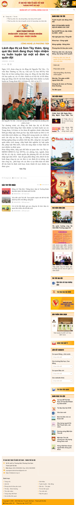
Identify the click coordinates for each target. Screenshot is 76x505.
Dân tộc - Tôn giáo (44, 486)
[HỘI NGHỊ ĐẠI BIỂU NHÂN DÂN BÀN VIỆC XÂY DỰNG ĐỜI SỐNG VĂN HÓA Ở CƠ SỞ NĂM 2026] (62, 236)
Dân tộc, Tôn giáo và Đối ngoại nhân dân (60, 79)
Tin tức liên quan (44, 489)
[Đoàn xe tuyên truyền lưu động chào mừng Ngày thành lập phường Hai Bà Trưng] (6, 208)
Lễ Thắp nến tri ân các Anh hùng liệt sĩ (67, 121)
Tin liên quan (56, 89)
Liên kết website (58, 350)
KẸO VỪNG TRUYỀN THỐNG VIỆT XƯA (62, 334)
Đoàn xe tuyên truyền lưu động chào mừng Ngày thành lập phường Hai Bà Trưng (30, 207)
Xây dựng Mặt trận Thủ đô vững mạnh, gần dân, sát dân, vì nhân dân (67, 129)
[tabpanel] (25, 201)
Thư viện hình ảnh (58, 208)
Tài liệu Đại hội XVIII (64, 408)
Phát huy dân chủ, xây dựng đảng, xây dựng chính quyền (24, 19)
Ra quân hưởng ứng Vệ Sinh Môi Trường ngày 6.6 (62, 227)
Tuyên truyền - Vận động (46, 484)
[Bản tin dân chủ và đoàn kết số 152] (62, 153)
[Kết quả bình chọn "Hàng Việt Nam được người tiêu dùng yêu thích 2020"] (62, 303)
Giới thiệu (42, 481)
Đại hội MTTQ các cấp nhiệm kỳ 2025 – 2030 (62, 32)
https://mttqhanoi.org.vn (13, 473)
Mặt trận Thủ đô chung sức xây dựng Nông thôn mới (64, 439)
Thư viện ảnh (43, 491)
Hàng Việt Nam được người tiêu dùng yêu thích (64, 447)
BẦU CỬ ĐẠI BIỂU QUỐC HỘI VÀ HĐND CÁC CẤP (61, 26)
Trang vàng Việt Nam (10, 493)
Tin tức (15, 16)
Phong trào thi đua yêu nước (62, 48)
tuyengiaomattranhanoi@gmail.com (16, 470)
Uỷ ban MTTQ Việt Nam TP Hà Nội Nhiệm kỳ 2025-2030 (65, 401)
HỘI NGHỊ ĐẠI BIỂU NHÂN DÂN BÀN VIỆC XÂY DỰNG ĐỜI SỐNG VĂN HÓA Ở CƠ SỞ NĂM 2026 (62, 247)
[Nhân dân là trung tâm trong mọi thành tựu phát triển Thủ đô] (6, 200)
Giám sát (56, 65)
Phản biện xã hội (59, 69)
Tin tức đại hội (57, 278)
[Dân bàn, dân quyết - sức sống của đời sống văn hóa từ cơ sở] (6, 191)
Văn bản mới (61, 412)
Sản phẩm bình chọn (59, 314)
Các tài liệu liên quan (10, 496)
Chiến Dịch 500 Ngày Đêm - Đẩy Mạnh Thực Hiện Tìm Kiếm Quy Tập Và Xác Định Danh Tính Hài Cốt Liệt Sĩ (62, 114)
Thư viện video (57, 96)
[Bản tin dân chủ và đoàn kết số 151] (62, 186)
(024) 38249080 (30, 468)
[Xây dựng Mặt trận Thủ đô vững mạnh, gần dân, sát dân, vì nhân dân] (56, 129)
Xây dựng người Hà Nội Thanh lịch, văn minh (64, 425)
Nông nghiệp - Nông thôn (61, 44)
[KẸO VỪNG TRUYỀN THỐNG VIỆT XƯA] (62, 324)
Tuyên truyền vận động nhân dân (62, 20)
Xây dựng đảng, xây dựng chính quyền (62, 73)
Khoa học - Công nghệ (60, 40)
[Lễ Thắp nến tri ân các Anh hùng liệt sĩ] (56, 121)
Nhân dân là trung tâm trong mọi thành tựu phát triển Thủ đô (30, 198)
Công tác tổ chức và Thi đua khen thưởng (62, 85)
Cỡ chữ (4, 64)
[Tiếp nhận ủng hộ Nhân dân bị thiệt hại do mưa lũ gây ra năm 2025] (62, 258)
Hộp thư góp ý (43, 493)
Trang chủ (9, 16)
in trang (24, 178)
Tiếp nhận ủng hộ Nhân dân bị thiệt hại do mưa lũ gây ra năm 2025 (62, 268)
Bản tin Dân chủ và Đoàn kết (64, 417)
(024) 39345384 (17, 468)
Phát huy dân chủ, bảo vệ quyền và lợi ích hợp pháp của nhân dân (27, 21)
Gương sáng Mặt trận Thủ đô (64, 432)
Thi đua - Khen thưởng (11, 489)
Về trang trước (7, 178)
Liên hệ (6, 484)
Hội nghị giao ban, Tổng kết (61, 37)
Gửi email (16, 178)
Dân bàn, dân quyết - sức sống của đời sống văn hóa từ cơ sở (30, 190)
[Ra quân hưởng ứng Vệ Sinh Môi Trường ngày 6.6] (62, 217)
